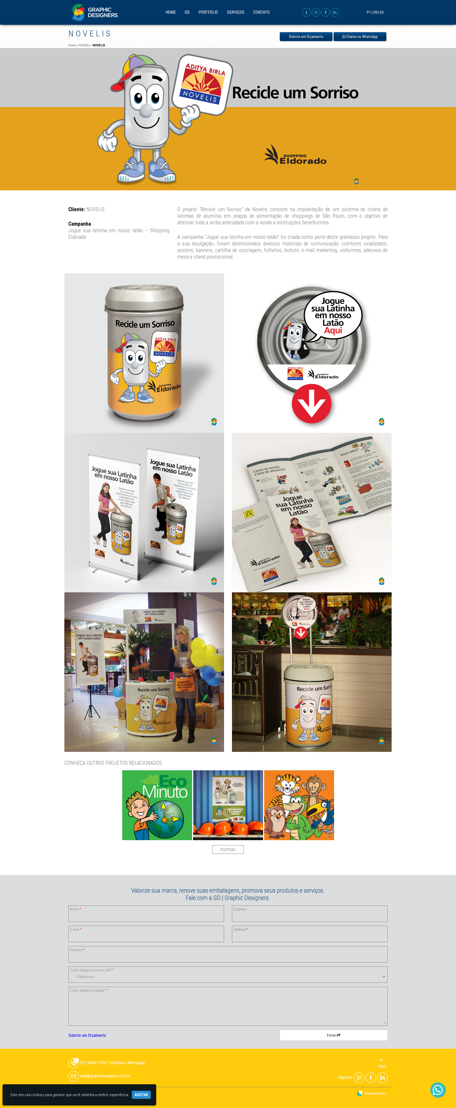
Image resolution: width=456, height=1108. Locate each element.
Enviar (332, 1035)
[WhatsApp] (438, 1090)
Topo (382, 1066)
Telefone (241, 929)
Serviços (235, 12)
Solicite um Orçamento (306, 37)
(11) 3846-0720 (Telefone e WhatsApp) (112, 1062)
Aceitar (141, 1095)
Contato (261, 12)
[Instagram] (359, 1077)
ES (382, 12)
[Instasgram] (316, 12)
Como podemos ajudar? (89, 990)
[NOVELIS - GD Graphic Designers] (95, 12)
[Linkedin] (335, 12)
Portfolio (208, 12)
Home (170, 12)
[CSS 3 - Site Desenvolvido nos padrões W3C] (329, 1093)
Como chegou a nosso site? (92, 970)
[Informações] (306, 12)
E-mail (76, 929)
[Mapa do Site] (297, 1093)
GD (187, 12)
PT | (370, 12)
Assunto (77, 950)
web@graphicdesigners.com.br (104, 1075)
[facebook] (325, 12)
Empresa (240, 909)
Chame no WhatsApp (361, 37)
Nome (75, 909)
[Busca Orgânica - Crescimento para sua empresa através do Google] (371, 1092)
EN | (376, 12)
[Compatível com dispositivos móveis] (347, 1093)
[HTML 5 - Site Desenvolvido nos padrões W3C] (311, 1093)
